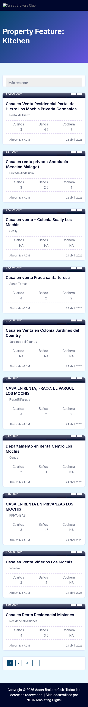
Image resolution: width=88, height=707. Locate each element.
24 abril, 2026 (74, 255)
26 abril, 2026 (74, 139)
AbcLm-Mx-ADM (19, 139)
